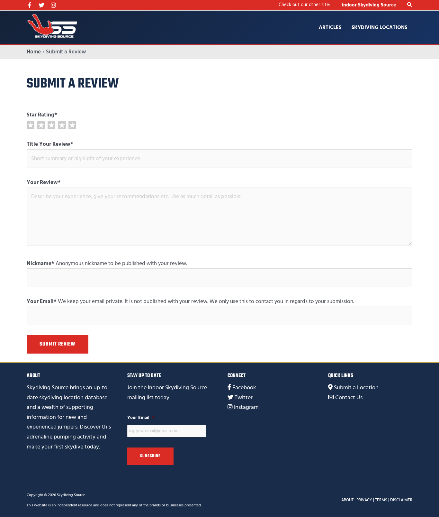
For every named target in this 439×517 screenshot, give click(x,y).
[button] (409, 5)
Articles (330, 27)
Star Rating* (42, 115)
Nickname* (40, 263)
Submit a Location (356, 387)
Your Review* (44, 182)
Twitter (244, 397)
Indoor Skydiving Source (369, 5)
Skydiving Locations (379, 27)
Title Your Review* (50, 144)
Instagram (246, 407)
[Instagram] (53, 5)
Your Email (140, 417)
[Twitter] (41, 5)
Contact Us (349, 397)
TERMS (381, 500)
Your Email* (42, 301)
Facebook (244, 387)
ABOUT (347, 500)
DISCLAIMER (401, 500)
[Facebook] (29, 5)
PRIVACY (364, 500)
